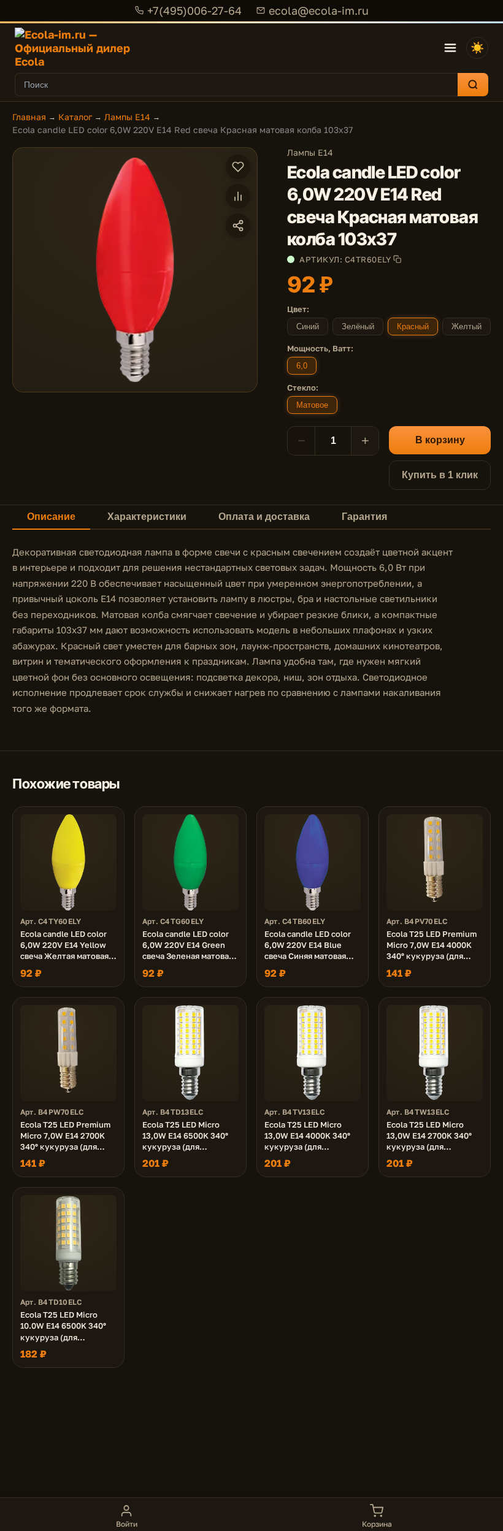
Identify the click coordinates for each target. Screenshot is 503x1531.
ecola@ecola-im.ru (319, 10)
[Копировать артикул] (397, 259)
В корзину (440, 440)
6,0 (301, 365)
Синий (307, 326)
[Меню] (450, 48)
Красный (413, 326)
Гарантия (364, 516)
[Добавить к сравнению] (238, 196)
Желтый (466, 326)
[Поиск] (473, 84)
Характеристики (146, 516)
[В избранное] (238, 167)
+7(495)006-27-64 (194, 10)
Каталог (75, 117)
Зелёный (358, 326)
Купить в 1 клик (440, 475)
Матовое (312, 405)
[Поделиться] (238, 225)
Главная (29, 117)
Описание (51, 516)
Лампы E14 (127, 117)
